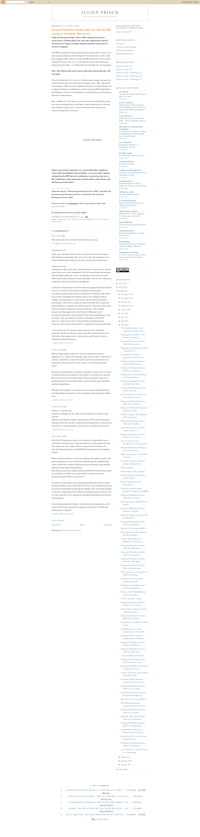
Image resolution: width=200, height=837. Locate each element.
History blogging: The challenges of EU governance (134, 416)
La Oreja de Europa (127, 200)
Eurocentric (56, 235)
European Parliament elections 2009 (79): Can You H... (133, 604)
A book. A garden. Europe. (131, 598)
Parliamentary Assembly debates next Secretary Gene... (133, 376)
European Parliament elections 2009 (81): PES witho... (133, 560)
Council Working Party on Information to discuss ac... (132, 540)
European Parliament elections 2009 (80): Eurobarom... (133, 566)
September (125, 305)
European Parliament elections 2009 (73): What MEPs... (133, 724)
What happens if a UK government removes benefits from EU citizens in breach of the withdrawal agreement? (132, 107)
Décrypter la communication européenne (131, 127)
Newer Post (56, 524)
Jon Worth (123, 91)
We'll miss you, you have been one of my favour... (95, 814)
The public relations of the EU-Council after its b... (133, 429)
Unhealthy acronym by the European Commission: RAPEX (134, 490)
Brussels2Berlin (125, 222)
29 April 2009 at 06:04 (64, 243)
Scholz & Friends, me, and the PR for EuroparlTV (134, 516)
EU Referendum (125, 153)
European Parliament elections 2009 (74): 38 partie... (133, 711)
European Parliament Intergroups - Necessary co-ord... (134, 409)
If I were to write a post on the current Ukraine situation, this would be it (132, 256)
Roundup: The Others (126, 164)
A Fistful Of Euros (126, 161)
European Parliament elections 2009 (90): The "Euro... (133, 382)
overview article (58, 206)
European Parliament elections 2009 (90, 219)
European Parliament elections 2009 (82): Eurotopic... (133, 553)
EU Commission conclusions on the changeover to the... (133, 396)
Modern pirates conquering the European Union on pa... (133, 660)
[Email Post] (85, 217)
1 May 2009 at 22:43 (62, 343)
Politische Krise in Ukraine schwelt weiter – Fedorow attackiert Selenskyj (132, 119)
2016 (121, 283)
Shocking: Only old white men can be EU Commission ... (133, 717)
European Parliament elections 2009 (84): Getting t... (133, 523)
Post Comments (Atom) (72, 530)
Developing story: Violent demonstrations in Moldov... (133, 637)
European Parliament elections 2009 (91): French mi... (133, 369)
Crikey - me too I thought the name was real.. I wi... (100, 808)
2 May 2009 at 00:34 (62, 513)
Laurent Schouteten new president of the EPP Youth (134, 674)
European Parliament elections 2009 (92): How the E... (133, 342)
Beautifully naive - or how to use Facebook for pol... (134, 737)
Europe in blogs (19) (124, 66)
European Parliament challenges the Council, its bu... (133, 449)
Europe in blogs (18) (124, 69)
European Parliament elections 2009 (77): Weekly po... (133, 643)
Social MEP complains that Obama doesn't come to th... (133, 731)
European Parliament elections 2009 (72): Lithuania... (133, 744)
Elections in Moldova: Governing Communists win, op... (134, 667)
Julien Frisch (100, 12)
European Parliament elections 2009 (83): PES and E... (133, 547)
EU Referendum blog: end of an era (131, 155)
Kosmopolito (124, 241)
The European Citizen (128, 211)
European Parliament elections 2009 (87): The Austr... (133, 435)
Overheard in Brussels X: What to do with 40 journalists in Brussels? (132, 245)
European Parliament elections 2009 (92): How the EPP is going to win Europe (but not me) (81, 31)
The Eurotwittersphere (125, 50)
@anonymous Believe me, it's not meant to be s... (95, 790)
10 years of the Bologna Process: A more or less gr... (134, 389)
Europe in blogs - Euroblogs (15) (129, 79)
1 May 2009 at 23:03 (62, 400)
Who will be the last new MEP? (133, 699)
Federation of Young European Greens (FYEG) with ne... (133, 362)
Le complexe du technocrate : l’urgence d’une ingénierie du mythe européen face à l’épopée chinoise (132, 133)
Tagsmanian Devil (126, 230)
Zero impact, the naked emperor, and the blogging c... (133, 533)
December (125, 294)
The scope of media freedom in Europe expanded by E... (133, 462)
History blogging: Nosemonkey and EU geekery (133, 476)
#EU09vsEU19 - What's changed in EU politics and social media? (131, 214)
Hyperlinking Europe (124, 53)
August (124, 309)
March (123, 757)
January (124, 764)
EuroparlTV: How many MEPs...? (134, 528)
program (74, 61)
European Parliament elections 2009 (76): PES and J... (133, 650)
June (123, 317)
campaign (61, 219)
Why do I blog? (127, 467)
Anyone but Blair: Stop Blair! (132, 655)
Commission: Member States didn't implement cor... (99, 802)
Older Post (108, 524)
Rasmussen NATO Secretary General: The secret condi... (133, 680)
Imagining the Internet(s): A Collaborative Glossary (129, 145)
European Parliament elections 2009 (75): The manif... (133, 687)
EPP (69, 219)
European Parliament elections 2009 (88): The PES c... (133, 422)
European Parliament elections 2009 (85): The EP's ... (133, 509)
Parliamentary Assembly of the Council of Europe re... (133, 336)
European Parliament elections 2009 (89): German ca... (133, 402)
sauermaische (57, 406)
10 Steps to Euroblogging (126, 47)
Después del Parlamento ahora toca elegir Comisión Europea (131, 204)
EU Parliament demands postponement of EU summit (133, 704)
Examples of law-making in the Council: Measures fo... (133, 586)
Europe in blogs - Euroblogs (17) (129, 72)
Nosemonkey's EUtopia (128, 252)
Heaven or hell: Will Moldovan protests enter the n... (133, 593)
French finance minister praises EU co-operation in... (134, 349)
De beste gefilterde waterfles (129, 194)
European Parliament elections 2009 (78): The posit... (133, 617)
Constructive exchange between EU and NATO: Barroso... (133, 694)
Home (82, 524)
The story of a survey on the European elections (132, 580)
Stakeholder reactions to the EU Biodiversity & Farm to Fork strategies (132, 184)
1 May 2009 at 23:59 (62, 429)
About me (120, 43)
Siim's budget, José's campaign (133, 471)
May (123, 321)
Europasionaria (125, 180)
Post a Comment (58, 520)
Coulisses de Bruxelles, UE (130, 170)
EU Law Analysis (126, 102)
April (123, 324)
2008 (121, 769)
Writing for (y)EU (126, 191)
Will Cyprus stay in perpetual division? (132, 224)
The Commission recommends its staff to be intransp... (134, 573)
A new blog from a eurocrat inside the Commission (134, 751)
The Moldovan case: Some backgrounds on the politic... (133, 630)
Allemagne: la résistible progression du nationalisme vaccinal (132, 173)
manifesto (57, 221)
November (125, 298)
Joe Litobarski (125, 142)
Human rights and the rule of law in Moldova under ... (134, 610)
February (124, 760)
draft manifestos (75, 80)
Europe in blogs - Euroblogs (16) (129, 75)
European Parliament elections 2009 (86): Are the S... (133, 496)
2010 (121, 287)
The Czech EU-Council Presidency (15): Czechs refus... (134, 442)
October (124, 302)
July (122, 313)
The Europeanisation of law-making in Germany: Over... (133, 329)
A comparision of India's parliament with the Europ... (133, 356)
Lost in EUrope (125, 115)
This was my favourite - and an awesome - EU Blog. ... (99, 796)
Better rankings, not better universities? (131, 483)
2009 (121, 291)
